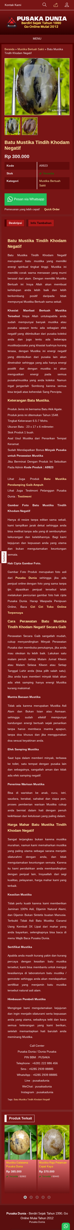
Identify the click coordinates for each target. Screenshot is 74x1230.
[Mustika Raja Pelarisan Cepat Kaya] (53, 1142)
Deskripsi (15, 223)
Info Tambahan (41, 223)
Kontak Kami (13, 5)
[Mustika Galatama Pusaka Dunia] (21, 1142)
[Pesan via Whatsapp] (56, 5)
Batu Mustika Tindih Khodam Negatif (32, 1099)
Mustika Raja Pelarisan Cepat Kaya (53, 1164)
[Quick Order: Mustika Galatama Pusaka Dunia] (34, 1156)
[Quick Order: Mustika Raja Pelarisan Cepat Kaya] (67, 1156)
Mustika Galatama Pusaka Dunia (17, 1164)
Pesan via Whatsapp (28, 199)
